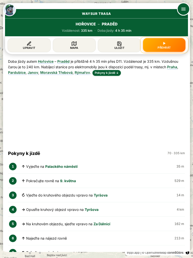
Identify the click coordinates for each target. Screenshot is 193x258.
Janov (33, 72)
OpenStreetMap (156, 252)
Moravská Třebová (56, 72)
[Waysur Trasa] (9, 9)
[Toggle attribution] (187, 252)
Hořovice (46, 61)
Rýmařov (82, 72)
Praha (172, 67)
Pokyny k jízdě (107, 73)
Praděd (63, 61)
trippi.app (133, 252)
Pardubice (17, 72)
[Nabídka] (183, 9)
